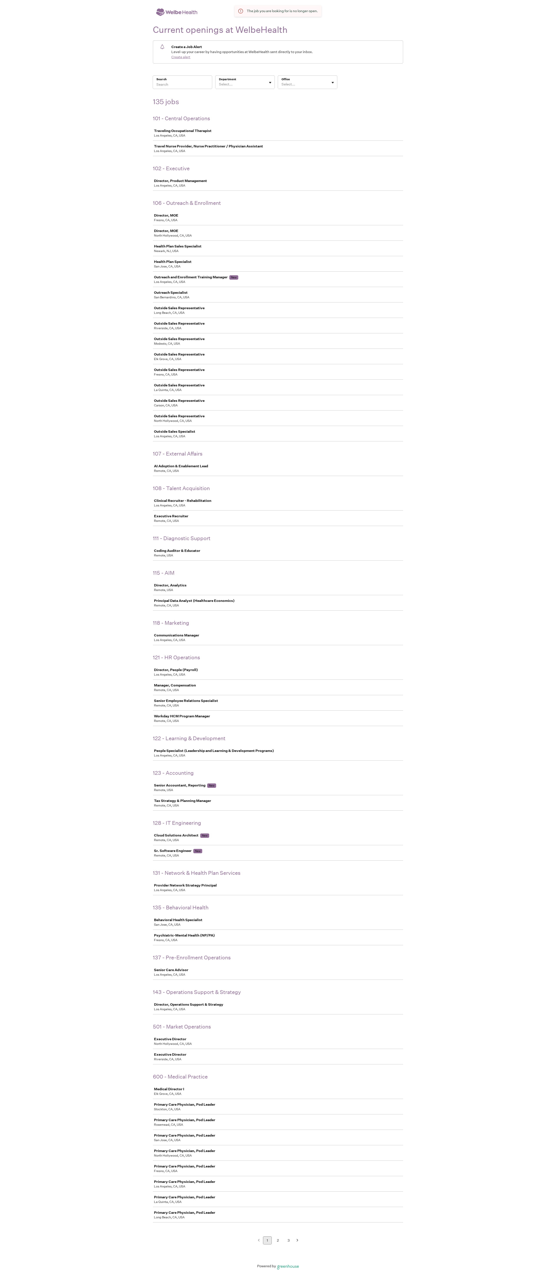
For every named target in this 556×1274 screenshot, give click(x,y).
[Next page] (297, 1240)
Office (285, 79)
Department (227, 79)
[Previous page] (259, 1240)
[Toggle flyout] (270, 82)
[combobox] (219, 84)
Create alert (180, 57)
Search (161, 79)
